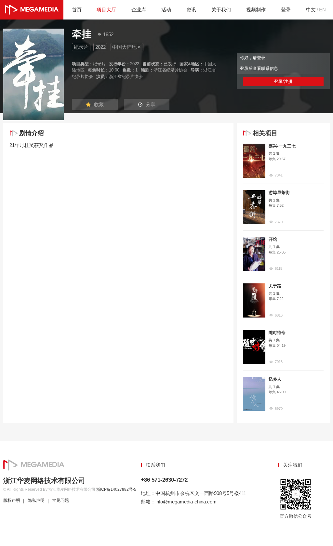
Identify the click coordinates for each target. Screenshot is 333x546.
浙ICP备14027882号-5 (116, 489)
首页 (77, 9)
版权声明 (11, 500)
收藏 (99, 104)
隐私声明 (36, 500)
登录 (286, 9)
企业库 (138, 9)
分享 (150, 104)
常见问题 (60, 500)
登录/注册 (283, 81)
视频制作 (256, 9)
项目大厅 (106, 9)
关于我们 (221, 9)
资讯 (191, 9)
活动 (166, 9)
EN (322, 9)
